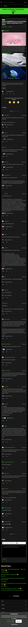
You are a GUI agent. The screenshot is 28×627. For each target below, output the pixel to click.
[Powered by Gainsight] (14, 596)
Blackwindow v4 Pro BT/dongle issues (9, 574)
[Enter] (2, 6)
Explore (3, 604)
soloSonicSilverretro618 (9, 462)
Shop (3, 601)
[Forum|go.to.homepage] (8, 2)
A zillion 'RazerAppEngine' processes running (10, 588)
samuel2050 (6, 115)
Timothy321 (6, 221)
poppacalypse (7, 319)
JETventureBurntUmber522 (9, 357)
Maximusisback (7, 344)
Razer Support (4, 581)
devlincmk (6, 290)
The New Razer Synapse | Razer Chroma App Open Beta (12, 590)
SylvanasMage (7, 370)
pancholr (6, 303)
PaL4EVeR (6, 386)
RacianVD (6, 404)
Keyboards (3, 576)
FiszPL (5, 147)
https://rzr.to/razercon (6, 52)
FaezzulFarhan (7, 175)
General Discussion (6, 16)
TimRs (5, 234)
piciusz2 (5, 132)
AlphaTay (6, 193)
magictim (6, 247)
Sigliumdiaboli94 (7, 508)
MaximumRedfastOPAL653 (9, 447)
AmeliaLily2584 (7, 521)
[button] (1, 2)
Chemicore (6, 488)
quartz (4, 88)
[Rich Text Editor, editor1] (14, 550)
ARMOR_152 (6, 473)
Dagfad (5, 426)
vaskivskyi (6, 162)
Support (3, 608)
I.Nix (5, 276)
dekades (5, 30)
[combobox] (14, 6)
